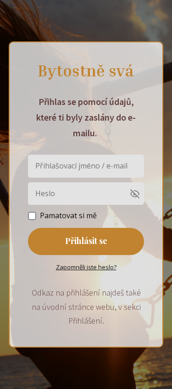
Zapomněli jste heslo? (86, 267)
